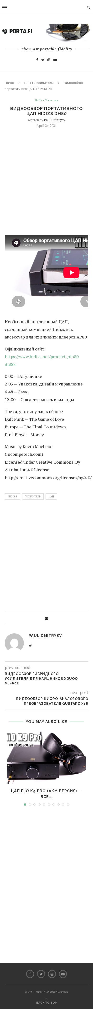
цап (51, 496)
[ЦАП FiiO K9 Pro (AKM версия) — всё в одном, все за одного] (46, 757)
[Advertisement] (46, 180)
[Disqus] (46, 880)
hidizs (12, 496)
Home (9, 83)
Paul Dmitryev (54, 119)
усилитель (33, 496)
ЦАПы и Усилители (39, 83)
